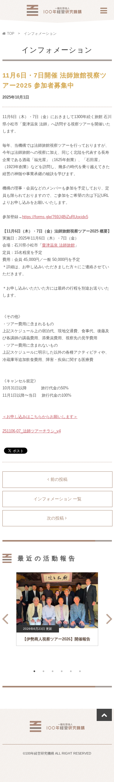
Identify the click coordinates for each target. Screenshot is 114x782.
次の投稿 (56, 518)
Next (107, 616)
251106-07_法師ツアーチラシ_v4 (31, 431)
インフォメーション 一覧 (57, 498)
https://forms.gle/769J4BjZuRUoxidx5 (55, 216)
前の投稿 (58, 479)
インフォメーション (40, 33)
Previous (3, 616)
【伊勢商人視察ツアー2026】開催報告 (56, 639)
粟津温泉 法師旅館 (58, 245)
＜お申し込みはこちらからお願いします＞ (40, 416)
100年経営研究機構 (54, 12)
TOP (10, 33)
